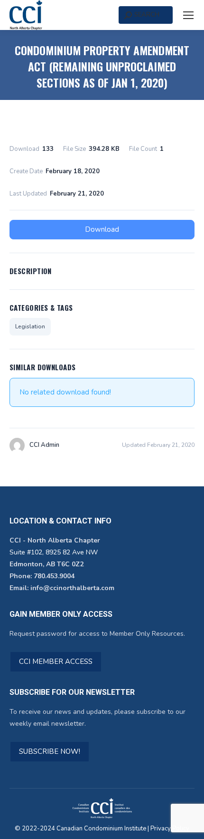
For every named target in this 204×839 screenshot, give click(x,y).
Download (102, 229)
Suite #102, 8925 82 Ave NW (53, 552)
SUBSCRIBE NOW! (49, 751)
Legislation (30, 326)
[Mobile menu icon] (188, 15)
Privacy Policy (169, 828)
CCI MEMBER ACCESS (56, 661)
